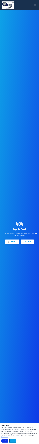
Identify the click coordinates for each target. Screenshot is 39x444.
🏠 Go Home (12, 242)
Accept (13, 441)
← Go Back (27, 242)
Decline (5, 441)
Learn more (4, 437)
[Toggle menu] (35, 5)
